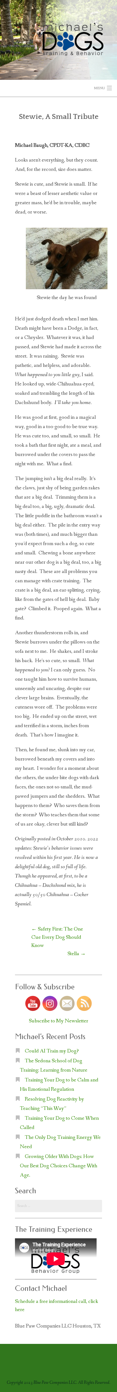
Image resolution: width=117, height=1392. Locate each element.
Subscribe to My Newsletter (58, 1021)
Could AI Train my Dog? (52, 1051)
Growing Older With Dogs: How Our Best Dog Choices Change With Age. (58, 1166)
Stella (76, 953)
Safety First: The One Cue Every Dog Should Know (57, 937)
